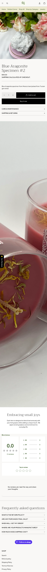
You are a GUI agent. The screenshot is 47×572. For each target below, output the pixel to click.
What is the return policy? (13, 515)
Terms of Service (7, 566)
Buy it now (23, 101)
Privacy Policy (6, 569)
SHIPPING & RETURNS (9, 113)
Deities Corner (12, 9)
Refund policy (6, 559)
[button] (32, 440)
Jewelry (42, 9)
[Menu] (2, 3)
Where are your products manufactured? (19, 528)
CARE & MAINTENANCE (10, 109)
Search (4, 555)
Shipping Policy (7, 562)
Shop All (21, 9)
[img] (10, 450)
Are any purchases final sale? (15, 519)
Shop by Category (32, 9)
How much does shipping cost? (15, 532)
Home (4, 9)
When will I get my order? (13, 523)
